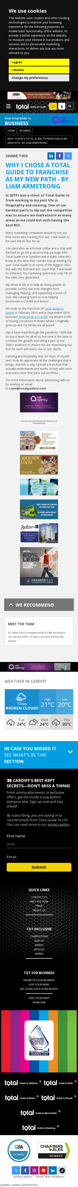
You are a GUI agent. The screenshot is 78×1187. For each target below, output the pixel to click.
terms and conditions (50, 1176)
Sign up (39, 941)
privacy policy (23, 1176)
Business (25, 130)
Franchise (39, 1002)
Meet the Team (39, 901)
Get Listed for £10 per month (39, 989)
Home (11, 130)
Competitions (39, 936)
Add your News (39, 984)
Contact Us (39, 897)
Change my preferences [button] (30, 78)
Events (39, 945)
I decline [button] (18, 70)
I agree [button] (17, 62)
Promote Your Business (39, 980)
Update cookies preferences (19, 1185)
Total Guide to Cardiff (33, 317)
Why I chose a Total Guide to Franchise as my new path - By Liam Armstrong (37, 141)
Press (39, 906)
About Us (39, 910)
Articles (39, 949)
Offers (39, 954)
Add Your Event (39, 998)
